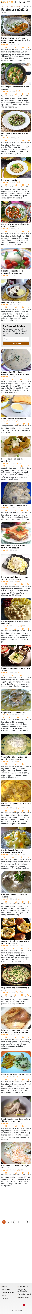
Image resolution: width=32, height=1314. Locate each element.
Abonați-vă (16, 343)
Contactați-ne (23, 1286)
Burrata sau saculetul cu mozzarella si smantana (12, 272)
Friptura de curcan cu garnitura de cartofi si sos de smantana (15, 1031)
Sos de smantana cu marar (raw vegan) (15, 669)
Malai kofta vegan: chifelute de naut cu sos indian (15, 225)
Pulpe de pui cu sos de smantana (16, 1075)
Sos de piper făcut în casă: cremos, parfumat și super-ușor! (15, 373)
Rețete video (6, 1289)
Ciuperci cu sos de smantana (14, 712)
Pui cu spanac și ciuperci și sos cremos (15, 88)
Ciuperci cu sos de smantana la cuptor (15, 989)
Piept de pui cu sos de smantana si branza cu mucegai (15, 1120)
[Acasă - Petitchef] (2, 6)
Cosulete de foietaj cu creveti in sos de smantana (15, 942)
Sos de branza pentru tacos (13, 419)
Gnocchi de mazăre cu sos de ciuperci (14, 134)
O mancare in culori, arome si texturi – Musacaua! (14, 546)
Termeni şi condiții (24, 1294)
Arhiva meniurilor (8, 1292)
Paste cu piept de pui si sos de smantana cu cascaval (14, 578)
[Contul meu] (20, 2)
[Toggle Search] (24, 2)
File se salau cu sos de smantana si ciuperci (16, 804)
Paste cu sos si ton (9, 180)
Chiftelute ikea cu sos (11, 302)
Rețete (4, 1286)
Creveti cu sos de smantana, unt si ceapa (15, 1166)
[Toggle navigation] (29, 2)
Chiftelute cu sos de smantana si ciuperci (15, 895)
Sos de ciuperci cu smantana (14, 505)
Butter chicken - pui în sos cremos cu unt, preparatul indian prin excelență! (15, 40)
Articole (5, 1298)
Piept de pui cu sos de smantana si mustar (15, 622)
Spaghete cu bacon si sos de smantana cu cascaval (14, 758)
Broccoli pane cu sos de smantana (12, 460)
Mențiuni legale (23, 1297)
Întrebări (5, 1295)
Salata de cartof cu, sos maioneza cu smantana (12, 851)
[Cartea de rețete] (16, 2)
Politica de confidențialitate (22, 1290)
